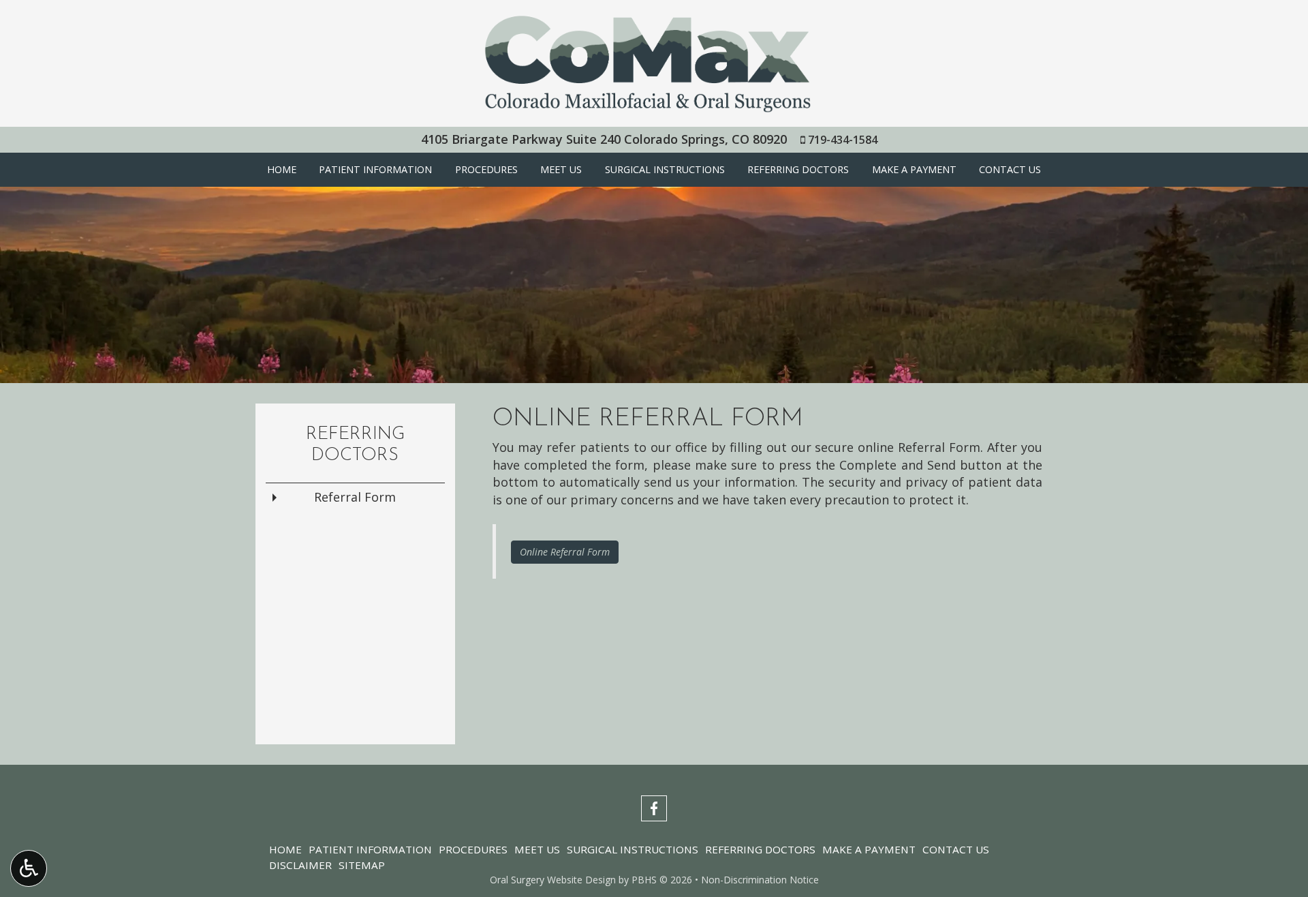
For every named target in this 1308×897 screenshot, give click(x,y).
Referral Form (355, 497)
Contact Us (1010, 169)
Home (281, 169)
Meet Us (561, 169)
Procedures (486, 169)
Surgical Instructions (665, 169)
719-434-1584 (842, 139)
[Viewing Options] (28, 868)
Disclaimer (300, 865)
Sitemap (362, 865)
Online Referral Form (565, 551)
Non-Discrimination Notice (760, 879)
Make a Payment (914, 169)
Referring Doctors (798, 169)
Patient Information (375, 169)
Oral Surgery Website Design (553, 879)
